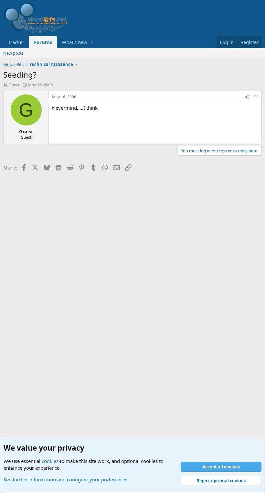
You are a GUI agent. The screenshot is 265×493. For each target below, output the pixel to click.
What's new (74, 42)
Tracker (16, 42)
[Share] (247, 97)
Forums (43, 42)
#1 (255, 97)
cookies (50, 461)
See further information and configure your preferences (65, 479)
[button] (92, 42)
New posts (13, 53)
